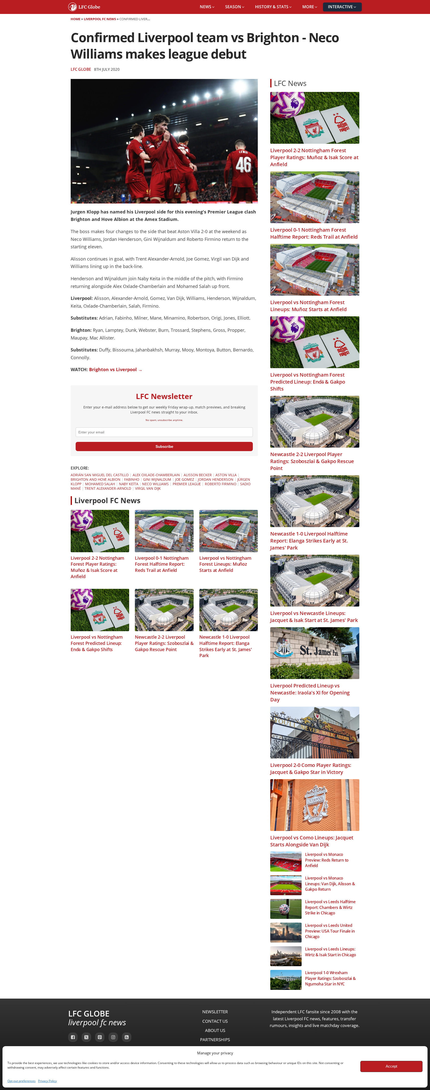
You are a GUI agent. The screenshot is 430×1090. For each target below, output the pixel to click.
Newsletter (215, 1012)
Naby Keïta (128, 483)
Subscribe (164, 446)
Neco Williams (155, 483)
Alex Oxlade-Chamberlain (156, 475)
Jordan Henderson (215, 479)
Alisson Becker (198, 475)
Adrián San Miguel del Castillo (100, 475)
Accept (391, 1066)
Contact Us (215, 1021)
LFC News (290, 83)
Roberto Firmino (220, 483)
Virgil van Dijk (148, 488)
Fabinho (131, 479)
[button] (207, 6)
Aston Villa (226, 475)
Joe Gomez (184, 479)
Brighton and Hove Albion (95, 479)
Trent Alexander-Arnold (108, 488)
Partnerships (215, 1039)
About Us (215, 1030)
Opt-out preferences (21, 1081)
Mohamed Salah (100, 483)
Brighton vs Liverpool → (116, 369)
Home (75, 19)
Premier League (187, 483)
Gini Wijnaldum (157, 479)
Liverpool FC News (100, 19)
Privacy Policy (47, 1081)
